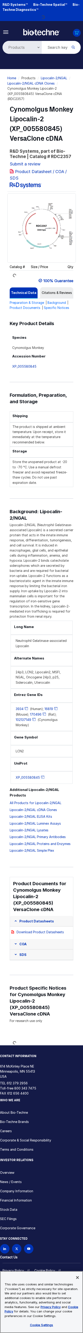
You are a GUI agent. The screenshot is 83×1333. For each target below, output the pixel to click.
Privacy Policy (13, 1270)
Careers (6, 1131)
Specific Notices (56, 308)
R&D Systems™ (15, 4)
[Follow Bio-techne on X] (16, 1249)
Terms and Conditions (16, 1149)
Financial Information (16, 1200)
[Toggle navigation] (6, 32)
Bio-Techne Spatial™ (50, 4)
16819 (48, 709)
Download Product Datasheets (40, 932)
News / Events (11, 1182)
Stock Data (8, 1209)
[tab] (24, 292)
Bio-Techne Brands (14, 1122)
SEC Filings (8, 1219)
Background (56, 303)
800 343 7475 (25, 1088)
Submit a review (25, 164)
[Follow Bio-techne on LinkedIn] (4, 1249)
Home (11, 78)
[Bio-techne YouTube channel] (28, 1249)
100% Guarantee (58, 280)
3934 (20, 709)
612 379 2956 (17, 1083)
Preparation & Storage (27, 303)
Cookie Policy (44, 1270)
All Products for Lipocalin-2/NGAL (35, 803)
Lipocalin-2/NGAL (54, 78)
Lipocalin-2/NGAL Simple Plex (32, 850)
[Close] (77, 1277)
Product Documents (25, 308)
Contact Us (9, 1257)
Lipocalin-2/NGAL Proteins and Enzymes (40, 844)
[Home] (41, 32)
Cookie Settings (41, 1325)
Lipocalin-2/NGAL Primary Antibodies (38, 837)
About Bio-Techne (14, 1112)
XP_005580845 (24, 366)
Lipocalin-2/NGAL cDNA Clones (31, 83)
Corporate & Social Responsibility (25, 1140)
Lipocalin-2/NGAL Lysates (29, 830)
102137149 (23, 720)
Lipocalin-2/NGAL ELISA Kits (31, 816)
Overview (7, 1172)
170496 (36, 714)
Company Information (16, 1191)
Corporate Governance (17, 1228)
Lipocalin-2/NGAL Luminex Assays (35, 823)
